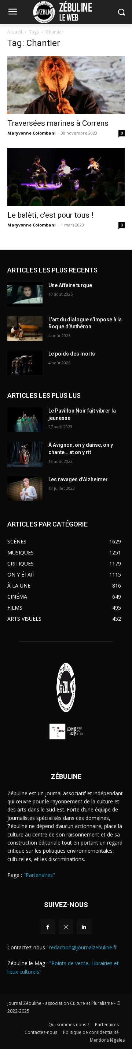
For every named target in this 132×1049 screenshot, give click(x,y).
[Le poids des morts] (25, 362)
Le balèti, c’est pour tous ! (50, 215)
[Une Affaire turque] (25, 294)
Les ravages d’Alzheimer (78, 479)
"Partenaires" (39, 874)
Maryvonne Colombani (31, 133)
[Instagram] (66, 927)
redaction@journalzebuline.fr (83, 947)
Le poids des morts (71, 354)
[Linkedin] (84, 927)
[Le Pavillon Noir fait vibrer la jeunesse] (25, 419)
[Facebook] (48, 927)
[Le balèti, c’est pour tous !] (66, 177)
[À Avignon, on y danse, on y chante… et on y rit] (25, 454)
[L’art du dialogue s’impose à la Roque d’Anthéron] (25, 328)
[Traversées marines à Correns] (66, 85)
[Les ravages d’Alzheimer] (25, 488)
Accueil (14, 32)
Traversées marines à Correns (58, 123)
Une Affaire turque (70, 285)
